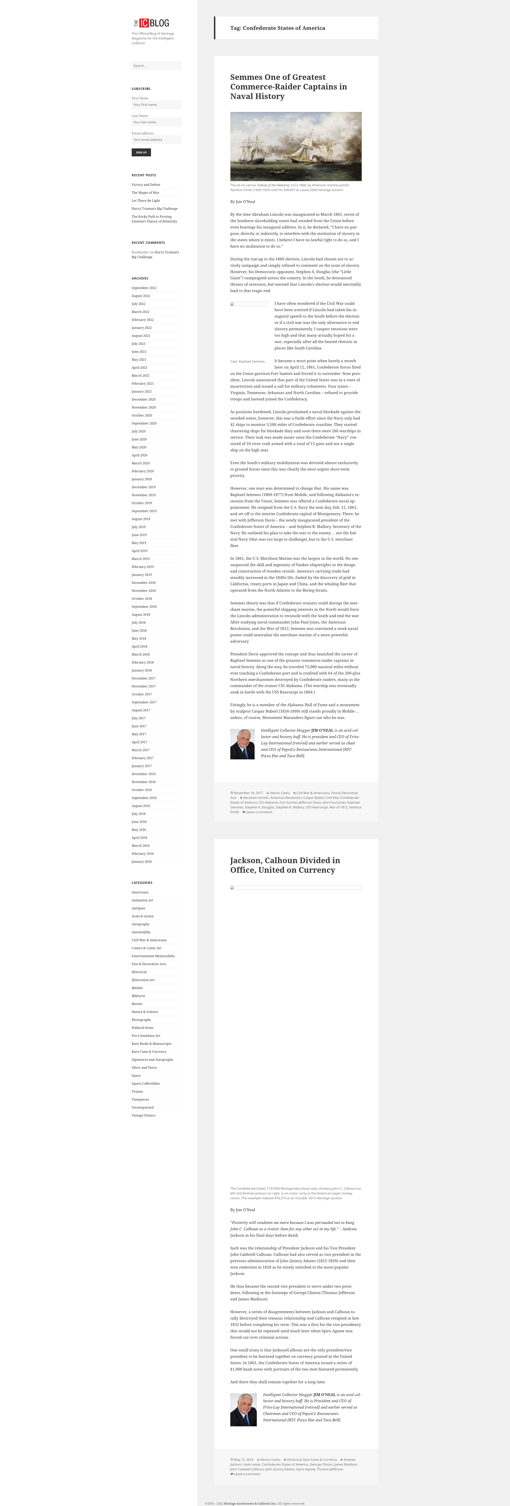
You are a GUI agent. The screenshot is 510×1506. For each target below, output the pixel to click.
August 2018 (141, 614)
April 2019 (139, 551)
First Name (140, 98)
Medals (137, 988)
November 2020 (144, 407)
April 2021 (139, 367)
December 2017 (144, 678)
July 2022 (139, 304)
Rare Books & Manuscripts (152, 1043)
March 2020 (141, 463)
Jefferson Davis (310, 802)
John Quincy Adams (280, 1469)
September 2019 (144, 511)
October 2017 (142, 694)
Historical (139, 972)
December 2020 (144, 399)
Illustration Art (143, 980)
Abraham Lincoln (256, 797)
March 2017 (141, 750)
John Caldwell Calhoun (247, 1469)
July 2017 (139, 718)
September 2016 (144, 798)
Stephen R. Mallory (290, 807)
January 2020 (142, 479)
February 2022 (143, 320)
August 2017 (141, 710)
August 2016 (141, 806)
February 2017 (143, 758)
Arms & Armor (143, 916)
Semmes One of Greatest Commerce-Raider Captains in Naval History (288, 86)
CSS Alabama (268, 802)
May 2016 (139, 830)
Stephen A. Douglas (259, 807)
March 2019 (141, 559)
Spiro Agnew (305, 1469)
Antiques (138, 908)
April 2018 (139, 646)
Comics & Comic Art (147, 948)
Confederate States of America (285, 1464)
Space (136, 1075)
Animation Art (142, 900)
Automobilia (141, 932)
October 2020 (142, 415)
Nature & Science (145, 1012)
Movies (137, 1004)
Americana (140, 892)
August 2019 (141, 519)
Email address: (143, 133)
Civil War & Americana (149, 940)
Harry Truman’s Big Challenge (155, 208)
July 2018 (139, 622)
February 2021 (143, 383)
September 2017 (144, 702)
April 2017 (139, 742)
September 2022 (144, 288)
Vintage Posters (143, 1115)
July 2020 (139, 431)
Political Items (142, 1028)
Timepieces (140, 1099)
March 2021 (141, 375)
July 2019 (139, 527)
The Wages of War (145, 192)
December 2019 (144, 487)
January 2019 (142, 575)
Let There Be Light (146, 200)
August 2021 (141, 335)
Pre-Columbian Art (146, 1035)
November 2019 (144, 495)
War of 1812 (339, 807)
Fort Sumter (288, 802)
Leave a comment (259, 812)
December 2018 (144, 582)
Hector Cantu (280, 793)
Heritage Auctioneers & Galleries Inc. (250, 1503)
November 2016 (144, 782)
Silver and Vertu (144, 1067)
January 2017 (142, 766)
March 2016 (141, 845)
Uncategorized (143, 1107)
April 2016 (139, 837)
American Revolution (286, 797)
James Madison (345, 1464)
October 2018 (142, 598)
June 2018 (139, 630)
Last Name (140, 116)
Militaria (138, 996)
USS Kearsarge (317, 807)
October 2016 (142, 790)
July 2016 (139, 814)
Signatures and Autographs (152, 1059)
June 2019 (139, 535)
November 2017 (144, 686)
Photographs (141, 1020)
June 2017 (139, 726)
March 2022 (141, 312)
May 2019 (139, 543)
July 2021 (139, 343)
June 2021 (139, 351)
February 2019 (143, 567)
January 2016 (142, 861)
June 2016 (139, 822)
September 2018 (144, 606)
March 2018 (141, 654)
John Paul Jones (334, 802)
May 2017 (139, 734)
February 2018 (143, 662)
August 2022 (141, 296)
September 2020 (144, 423)
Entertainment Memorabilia (153, 956)
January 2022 (142, 328)
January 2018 (142, 670)
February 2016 (143, 853)
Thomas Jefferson (330, 1469)
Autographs (140, 924)
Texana (137, 1091)
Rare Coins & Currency (149, 1051)
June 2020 (139, 439)
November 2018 (144, 590)
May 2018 (139, 638)
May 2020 (139, 447)
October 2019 (142, 503)
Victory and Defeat (146, 184)
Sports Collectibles (146, 1083)
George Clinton (321, 1464)
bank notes (251, 1464)
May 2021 (139, 359)
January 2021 (142, 391)
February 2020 (143, 471)
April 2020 (139, 455)
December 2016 (144, 774)
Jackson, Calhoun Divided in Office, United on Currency (285, 865)
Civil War (332, 797)
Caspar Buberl (314, 797)
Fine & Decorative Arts (149, 964)
